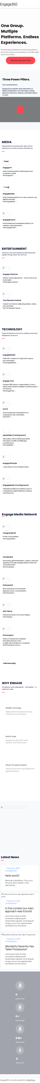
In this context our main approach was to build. (19, 909)
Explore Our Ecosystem (21, 60)
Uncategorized (11, 870)
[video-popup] (20, 109)
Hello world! (12, 875)
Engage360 (8, 4)
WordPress (31, 1080)
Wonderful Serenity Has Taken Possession (19, 947)
